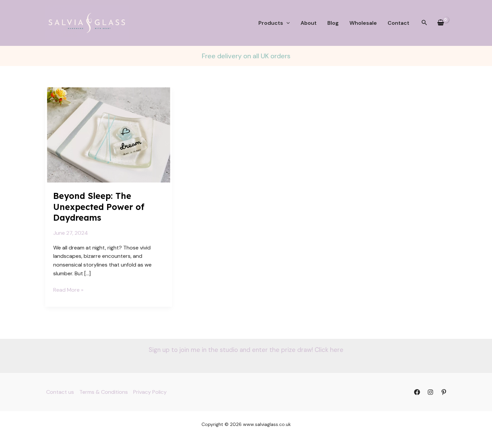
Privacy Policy (150, 391)
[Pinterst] (444, 392)
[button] (286, 23)
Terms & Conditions (103, 391)
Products (270, 23)
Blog (333, 23)
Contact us (60, 391)
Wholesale (363, 23)
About (309, 23)
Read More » (68, 290)
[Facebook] (417, 392)
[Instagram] (430, 392)
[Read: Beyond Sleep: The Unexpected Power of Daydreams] (108, 134)
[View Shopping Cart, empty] (440, 23)
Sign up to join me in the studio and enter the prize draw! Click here (246, 350)
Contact (398, 23)
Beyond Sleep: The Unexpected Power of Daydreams (98, 207)
